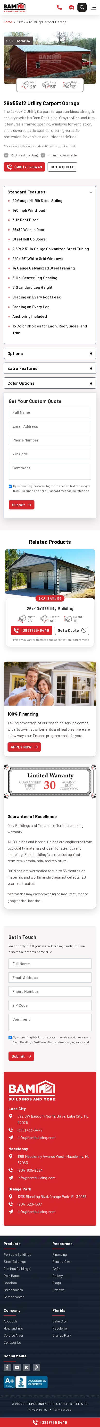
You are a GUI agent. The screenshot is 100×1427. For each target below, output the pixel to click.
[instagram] (26, 1367)
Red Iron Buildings (17, 1268)
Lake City (59, 1321)
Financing (59, 1254)
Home (8, 22)
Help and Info (13, 1328)
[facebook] (7, 1367)
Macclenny (59, 1328)
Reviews (58, 1290)
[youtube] (17, 1367)
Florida (58, 1310)
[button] (50, 191)
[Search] (82, 7)
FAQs (56, 1268)
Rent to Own (61, 1261)
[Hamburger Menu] (94, 7)
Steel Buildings (15, 1261)
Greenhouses (13, 1290)
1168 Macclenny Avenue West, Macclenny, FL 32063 (53, 1159)
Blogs (56, 1283)
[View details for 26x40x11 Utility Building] (50, 574)
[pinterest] (36, 1367)
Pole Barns (12, 1276)
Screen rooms (14, 1297)
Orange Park (61, 1335)
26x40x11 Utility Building (50, 608)
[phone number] (59, 7)
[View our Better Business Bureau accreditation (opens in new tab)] (26, 1379)
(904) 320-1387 (30, 1204)
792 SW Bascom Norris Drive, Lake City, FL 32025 (53, 1119)
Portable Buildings (17, 1254)
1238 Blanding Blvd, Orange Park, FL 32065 (52, 1196)
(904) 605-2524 (30, 1170)
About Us (11, 1321)
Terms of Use (62, 1409)
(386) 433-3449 (30, 1130)
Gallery (57, 1276)
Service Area (13, 1335)
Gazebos (10, 1283)
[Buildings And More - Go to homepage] (14, 7)
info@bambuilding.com (37, 1137)
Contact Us (12, 1342)
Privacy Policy (38, 1409)
